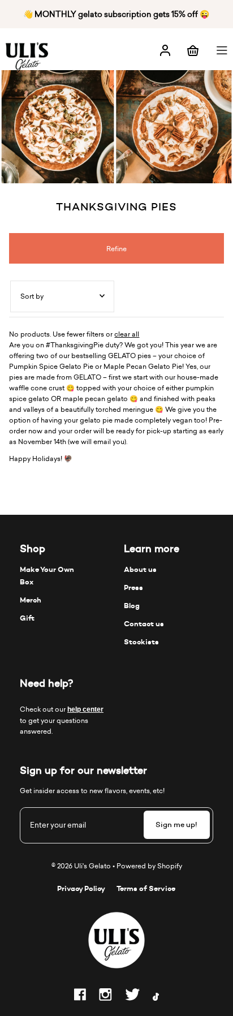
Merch (30, 600)
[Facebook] (80, 996)
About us (140, 569)
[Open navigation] (223, 49)
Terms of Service (145, 888)
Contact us (144, 623)
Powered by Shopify (149, 866)
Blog (132, 605)
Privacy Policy (81, 888)
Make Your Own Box (47, 576)
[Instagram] (105, 996)
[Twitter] (132, 996)
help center (85, 709)
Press (133, 587)
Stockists (141, 642)
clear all (126, 334)
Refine (116, 248)
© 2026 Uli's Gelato (81, 866)
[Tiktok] (156, 998)
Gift (27, 618)
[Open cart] (193, 49)
